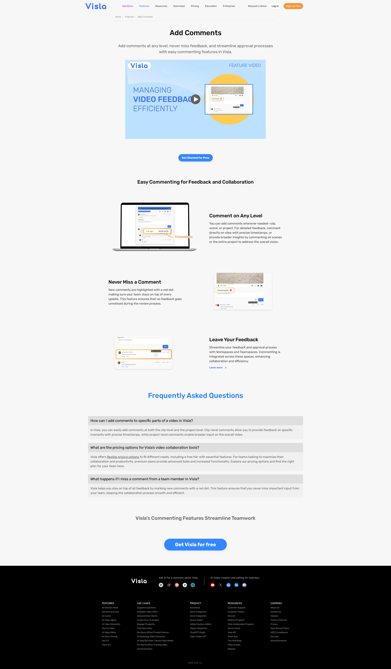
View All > (106, 644)
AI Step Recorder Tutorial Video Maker (155, 640)
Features (144, 6)
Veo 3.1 (105, 640)
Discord (231, 616)
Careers (274, 616)
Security (274, 636)
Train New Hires (144, 628)
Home (118, 16)
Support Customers (146, 607)
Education (211, 6)
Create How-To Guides (148, 620)
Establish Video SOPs (147, 612)
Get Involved (234, 628)
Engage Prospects (146, 624)
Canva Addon (196, 620)
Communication (144, 649)
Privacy (274, 624)
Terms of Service (278, 620)
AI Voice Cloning (109, 636)
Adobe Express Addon (200, 624)
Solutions (127, 6)
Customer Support (236, 607)
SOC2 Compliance (279, 632)
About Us (274, 607)
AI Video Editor (109, 632)
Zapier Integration (198, 628)
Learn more (216, 367)
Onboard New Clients (147, 616)
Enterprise (229, 6)
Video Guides (234, 644)
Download (179, 6)
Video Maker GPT (198, 636)
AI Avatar (106, 616)
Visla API (232, 632)
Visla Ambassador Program (241, 624)
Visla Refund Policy (279, 628)
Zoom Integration (198, 616)
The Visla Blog (234, 640)
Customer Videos (236, 612)
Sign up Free (293, 6)
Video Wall (233, 636)
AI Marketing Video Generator (151, 636)
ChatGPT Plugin (197, 632)
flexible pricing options (123, 457)
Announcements (278, 640)
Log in (275, 6)
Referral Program (236, 620)
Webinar (232, 649)
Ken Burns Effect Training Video (152, 644)
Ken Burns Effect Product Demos (153, 632)
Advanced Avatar (110, 612)
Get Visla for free (195, 544)
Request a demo (257, 6)
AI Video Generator (111, 624)
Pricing (195, 6)
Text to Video (108, 628)
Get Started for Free (195, 157)
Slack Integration (198, 612)
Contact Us (275, 612)
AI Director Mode (110, 607)
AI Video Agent (109, 620)
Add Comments (145, 16)
